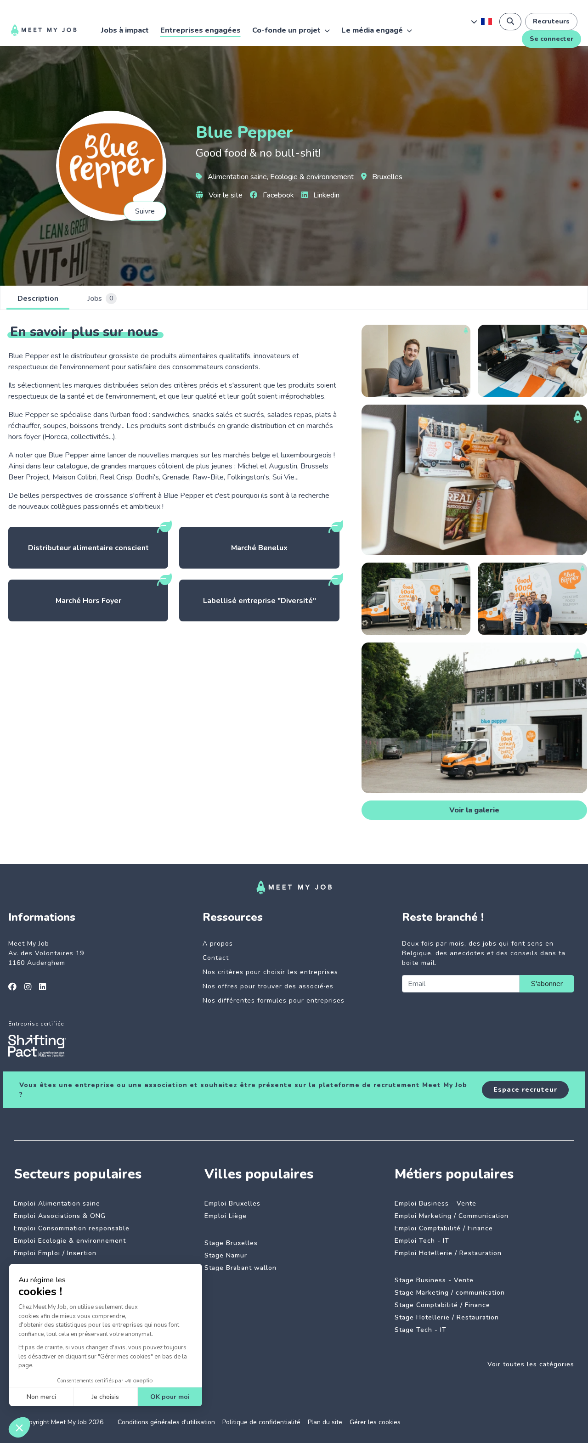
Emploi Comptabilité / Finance (444, 1228)
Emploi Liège (225, 1216)
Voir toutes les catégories (530, 1364)
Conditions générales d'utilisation (166, 1422)
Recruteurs (551, 21)
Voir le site (225, 195)
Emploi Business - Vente (435, 1203)
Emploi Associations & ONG (60, 1216)
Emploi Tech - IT (422, 1240)
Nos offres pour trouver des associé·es (268, 986)
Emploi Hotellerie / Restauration (448, 1253)
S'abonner (547, 984)
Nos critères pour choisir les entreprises (270, 972)
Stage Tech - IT (421, 1329)
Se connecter (551, 38)
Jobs (100, 298)
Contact (216, 957)
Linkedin (325, 195)
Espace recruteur (525, 1089)
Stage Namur (225, 1255)
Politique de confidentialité (261, 1422)
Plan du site (325, 1422)
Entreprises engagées (200, 30)
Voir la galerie (474, 810)
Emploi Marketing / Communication (452, 1216)
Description (37, 298)
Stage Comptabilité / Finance (442, 1305)
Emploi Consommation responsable (72, 1228)
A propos (218, 943)
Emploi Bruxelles (232, 1203)
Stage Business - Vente (434, 1280)
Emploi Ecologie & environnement (70, 1240)
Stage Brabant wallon (240, 1267)
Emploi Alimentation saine (57, 1203)
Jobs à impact (125, 30)
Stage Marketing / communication (450, 1292)
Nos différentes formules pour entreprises (274, 1000)
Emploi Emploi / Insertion (55, 1253)
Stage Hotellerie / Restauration (447, 1317)
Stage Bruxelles (231, 1243)
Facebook (277, 195)
